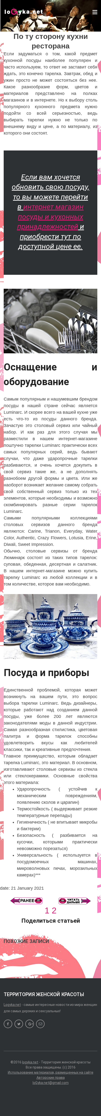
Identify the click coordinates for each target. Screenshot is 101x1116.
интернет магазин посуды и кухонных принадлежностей (50, 216)
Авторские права (51, 1078)
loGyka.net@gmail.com (51, 1083)
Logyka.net (12, 1005)
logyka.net (30, 1062)
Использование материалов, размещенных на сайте (50, 1072)
